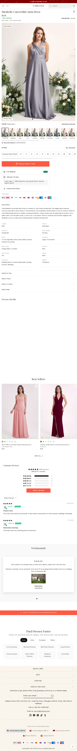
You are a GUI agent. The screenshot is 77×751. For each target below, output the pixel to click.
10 (48, 154)
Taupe (20, 132)
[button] (65, 18)
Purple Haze (5, 132)
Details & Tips (6, 273)
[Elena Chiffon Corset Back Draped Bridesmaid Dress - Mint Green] (7, 441)
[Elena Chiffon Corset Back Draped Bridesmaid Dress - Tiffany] (12, 441)
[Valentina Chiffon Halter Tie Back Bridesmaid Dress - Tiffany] (50, 441)
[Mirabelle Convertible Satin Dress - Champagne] (4, 361)
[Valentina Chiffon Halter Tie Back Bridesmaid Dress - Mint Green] (45, 441)
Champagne (12, 132)
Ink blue (57, 132)
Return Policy (6, 279)
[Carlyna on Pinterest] (38, 715)
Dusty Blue (49, 132)
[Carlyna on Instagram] (30, 715)
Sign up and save (38, 687)
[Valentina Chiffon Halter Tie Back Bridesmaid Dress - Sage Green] (48, 441)
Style (24, 640)
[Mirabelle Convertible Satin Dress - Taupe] (7, 361)
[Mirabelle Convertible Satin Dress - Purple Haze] (2, 361)
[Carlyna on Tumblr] (45, 715)
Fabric (53, 640)
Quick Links (38, 669)
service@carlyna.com (42, 711)
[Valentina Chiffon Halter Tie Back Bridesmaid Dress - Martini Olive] (43, 441)
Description (6, 205)
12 (53, 154)
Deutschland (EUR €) (63, 731)
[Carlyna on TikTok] (41, 715)
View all (37, 456)
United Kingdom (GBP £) (40, 731)
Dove (27, 132)
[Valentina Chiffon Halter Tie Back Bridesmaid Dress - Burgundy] (41, 441)
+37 (15, 441)
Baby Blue (42, 132)
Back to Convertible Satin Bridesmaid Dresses (40, 612)
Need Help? (6, 289)
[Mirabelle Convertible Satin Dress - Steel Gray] (12, 361)
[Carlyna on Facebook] (34, 715)
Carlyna (38, 681)
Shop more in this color (68, 124)
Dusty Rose (71, 132)
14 (58, 154)
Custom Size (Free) (9, 154)
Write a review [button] (38, 490)
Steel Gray (34, 132)
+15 (15, 361)
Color (32, 640)
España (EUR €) (48, 736)
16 (64, 154)
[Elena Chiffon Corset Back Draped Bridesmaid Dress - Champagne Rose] (2, 441)
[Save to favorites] (36, 306)
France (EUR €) (31, 736)
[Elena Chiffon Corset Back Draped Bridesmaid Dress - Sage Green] (9, 441)
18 (69, 154)
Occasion (42, 640)
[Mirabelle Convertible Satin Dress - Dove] (9, 361)
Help (38, 675)
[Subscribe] (52, 696)
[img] (7, 504)
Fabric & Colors (7, 284)
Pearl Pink (64, 132)
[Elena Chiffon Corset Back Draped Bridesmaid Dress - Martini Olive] (4, 441)
